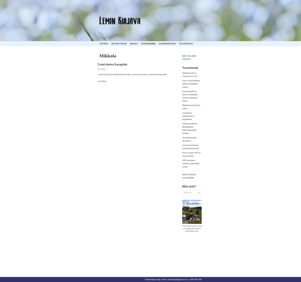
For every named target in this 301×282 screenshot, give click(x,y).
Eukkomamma (148, 44)
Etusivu (104, 44)
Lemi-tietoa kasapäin (112, 64)
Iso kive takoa (119, 44)
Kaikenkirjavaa (167, 44)
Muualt (134, 44)
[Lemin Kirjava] (120, 20)
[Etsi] (199, 192)
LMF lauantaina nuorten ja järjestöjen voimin (191, 163)
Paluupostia (186, 44)
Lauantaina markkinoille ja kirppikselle (188, 116)
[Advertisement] (200, 251)
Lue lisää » (102, 81)
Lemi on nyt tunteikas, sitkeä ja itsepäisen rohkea (191, 84)
